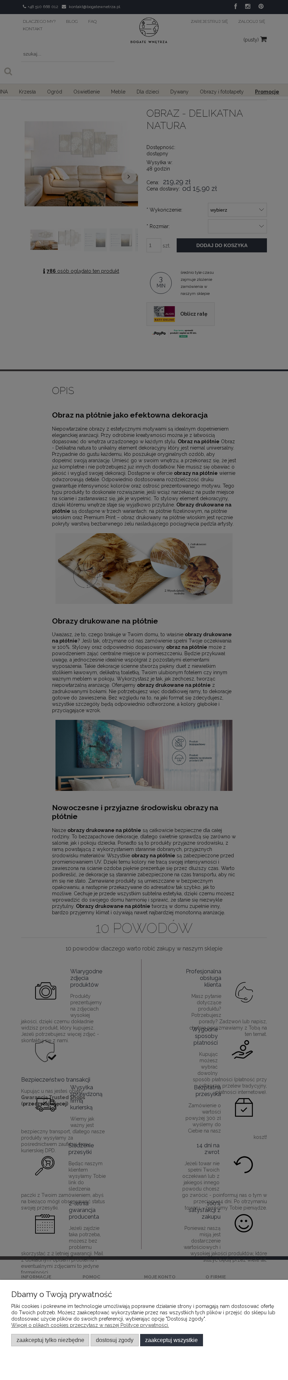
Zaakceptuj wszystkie (171, 1340)
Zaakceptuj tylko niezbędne (50, 1340)
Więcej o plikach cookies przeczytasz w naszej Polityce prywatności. (90, 1325)
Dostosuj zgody (114, 1340)
